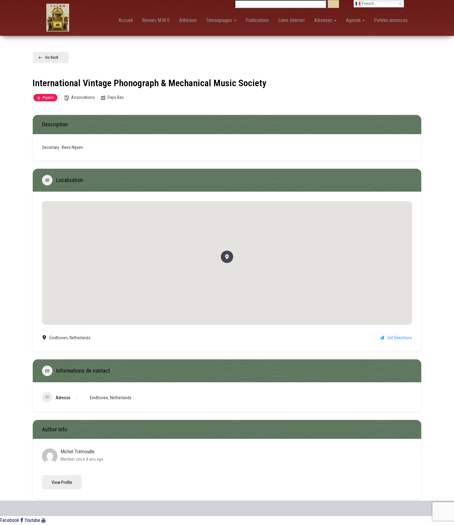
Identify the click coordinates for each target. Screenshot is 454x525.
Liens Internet (291, 20)
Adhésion (188, 20)
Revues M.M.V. (156, 20)
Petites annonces (391, 20)
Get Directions (399, 337)
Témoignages (219, 20)
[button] (227, 257)
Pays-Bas (115, 97)
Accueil (126, 20)
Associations (83, 97)
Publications (257, 20)
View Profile (62, 482)
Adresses (324, 20)
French (367, 3)
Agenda (354, 20)
